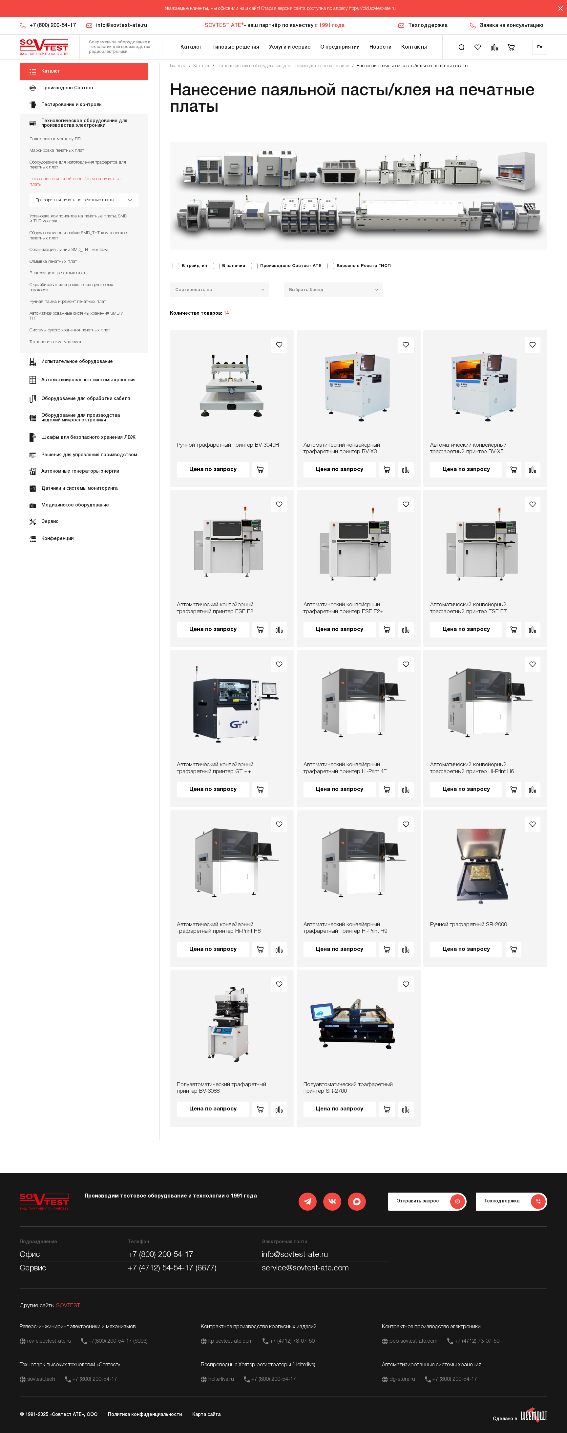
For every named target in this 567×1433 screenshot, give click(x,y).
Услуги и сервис (289, 47)
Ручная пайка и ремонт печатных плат (68, 301)
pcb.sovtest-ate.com (413, 1341)
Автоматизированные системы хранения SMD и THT (76, 316)
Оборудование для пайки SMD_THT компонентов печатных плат (78, 235)
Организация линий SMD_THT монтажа (69, 250)
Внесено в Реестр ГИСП (364, 266)
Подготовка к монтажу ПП (55, 139)
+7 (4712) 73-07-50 (292, 1341)
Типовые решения (235, 47)
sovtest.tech (41, 1379)
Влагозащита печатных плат (57, 273)
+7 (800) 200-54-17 (53, 25)
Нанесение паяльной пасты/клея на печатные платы (75, 181)
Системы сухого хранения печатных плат (70, 330)
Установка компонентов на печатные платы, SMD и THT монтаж (78, 218)
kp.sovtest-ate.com (230, 1341)
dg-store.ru (402, 1379)
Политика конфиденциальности (145, 1415)
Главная (178, 66)
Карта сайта (206, 1415)
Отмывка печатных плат (53, 261)
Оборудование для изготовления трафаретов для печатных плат (78, 165)
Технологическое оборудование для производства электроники (283, 66)
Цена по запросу (213, 469)
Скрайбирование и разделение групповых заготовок (71, 287)
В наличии (233, 266)
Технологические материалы (57, 342)
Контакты (414, 47)
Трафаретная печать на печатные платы (75, 200)
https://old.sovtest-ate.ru (372, 9)
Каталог (191, 47)
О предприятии (340, 47)
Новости (380, 47)
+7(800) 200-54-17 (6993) (118, 1341)
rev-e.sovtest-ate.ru (49, 1341)
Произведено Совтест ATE (291, 266)
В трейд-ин (194, 266)
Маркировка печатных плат (57, 150)
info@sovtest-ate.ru (121, 25)
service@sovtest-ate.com (305, 1268)
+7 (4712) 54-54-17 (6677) (172, 1268)
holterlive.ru (221, 1379)
